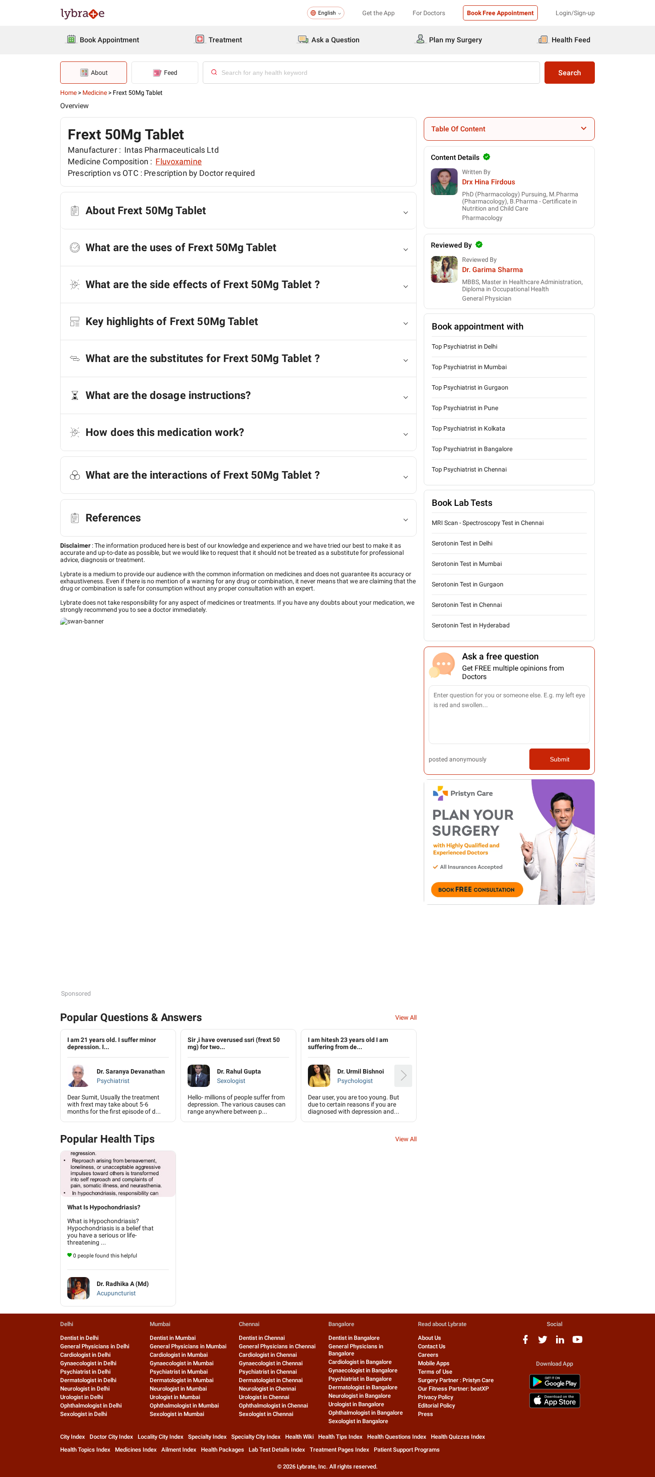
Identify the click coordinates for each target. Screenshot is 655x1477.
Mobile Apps (434, 1363)
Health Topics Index (85, 1449)
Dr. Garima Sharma (492, 269)
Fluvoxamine (179, 161)
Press (425, 1414)
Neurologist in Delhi (85, 1388)
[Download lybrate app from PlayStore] (555, 1387)
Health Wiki (299, 1436)
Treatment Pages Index (339, 1449)
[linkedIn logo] (560, 1342)
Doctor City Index (111, 1436)
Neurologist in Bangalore (359, 1395)
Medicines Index (136, 1449)
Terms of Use (435, 1371)
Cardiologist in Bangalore (360, 1362)
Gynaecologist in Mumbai (181, 1363)
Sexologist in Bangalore (358, 1421)
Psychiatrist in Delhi (85, 1371)
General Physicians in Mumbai (188, 1346)
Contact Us (432, 1346)
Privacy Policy (435, 1397)
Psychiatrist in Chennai (268, 1371)
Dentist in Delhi (79, 1338)
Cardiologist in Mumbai (179, 1354)
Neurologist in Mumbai (178, 1388)
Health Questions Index (396, 1436)
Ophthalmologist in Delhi (91, 1405)
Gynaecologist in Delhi (88, 1363)
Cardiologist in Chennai (268, 1354)
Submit (559, 759)
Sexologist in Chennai (266, 1414)
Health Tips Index (340, 1436)
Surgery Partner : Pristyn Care (456, 1380)
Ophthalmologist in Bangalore (365, 1412)
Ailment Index (178, 1449)
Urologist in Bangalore (356, 1404)
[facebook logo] (525, 1342)
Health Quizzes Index (458, 1436)
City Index (72, 1436)
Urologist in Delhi (81, 1397)
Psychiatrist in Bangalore (360, 1378)
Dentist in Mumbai (173, 1338)
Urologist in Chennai (264, 1397)
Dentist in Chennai (262, 1338)
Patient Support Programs (407, 1449)
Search (569, 73)
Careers (428, 1354)
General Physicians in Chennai (277, 1346)
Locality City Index (161, 1436)
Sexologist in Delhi (83, 1414)
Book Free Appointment (500, 12)
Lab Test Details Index (277, 1449)
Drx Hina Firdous (488, 182)
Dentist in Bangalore (354, 1338)
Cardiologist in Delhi (85, 1354)
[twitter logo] (542, 1342)
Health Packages (222, 1449)
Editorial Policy (436, 1405)
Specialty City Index (256, 1436)
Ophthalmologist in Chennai (273, 1405)
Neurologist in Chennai (267, 1388)
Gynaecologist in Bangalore (362, 1370)
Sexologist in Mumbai (177, 1414)
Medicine (94, 92)
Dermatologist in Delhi (88, 1380)
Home (68, 92)
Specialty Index (207, 1436)
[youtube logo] (577, 1342)
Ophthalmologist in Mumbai (184, 1405)
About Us (429, 1338)
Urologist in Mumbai (175, 1397)
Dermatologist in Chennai (271, 1380)
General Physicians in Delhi (94, 1346)
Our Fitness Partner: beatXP (453, 1388)
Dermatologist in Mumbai (181, 1380)
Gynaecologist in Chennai (271, 1363)
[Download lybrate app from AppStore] (555, 1406)
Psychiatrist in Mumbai (179, 1371)
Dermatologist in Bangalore (362, 1387)
